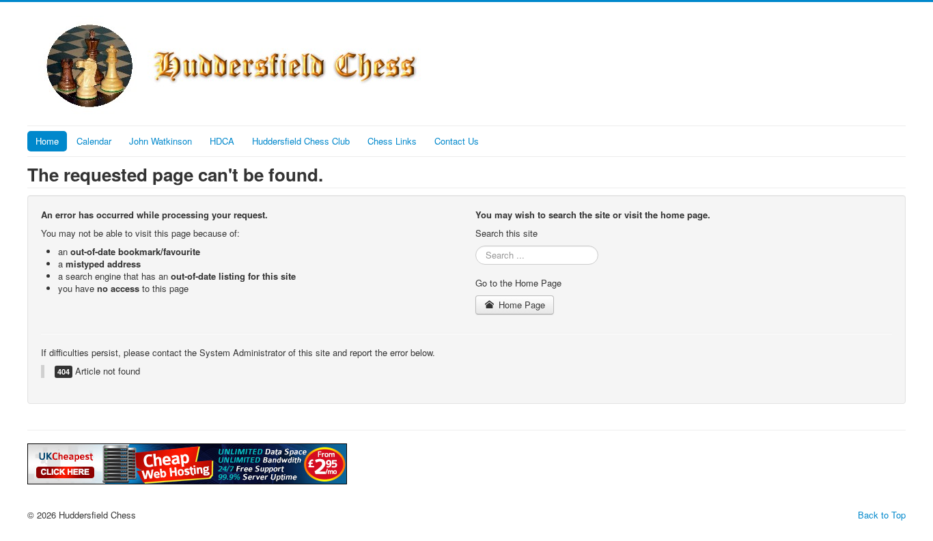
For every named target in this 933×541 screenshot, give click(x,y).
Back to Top (882, 514)
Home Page (520, 304)
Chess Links (392, 140)
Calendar (93, 140)
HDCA (222, 140)
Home (47, 140)
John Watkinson (160, 140)
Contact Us (456, 140)
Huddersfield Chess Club (301, 140)
